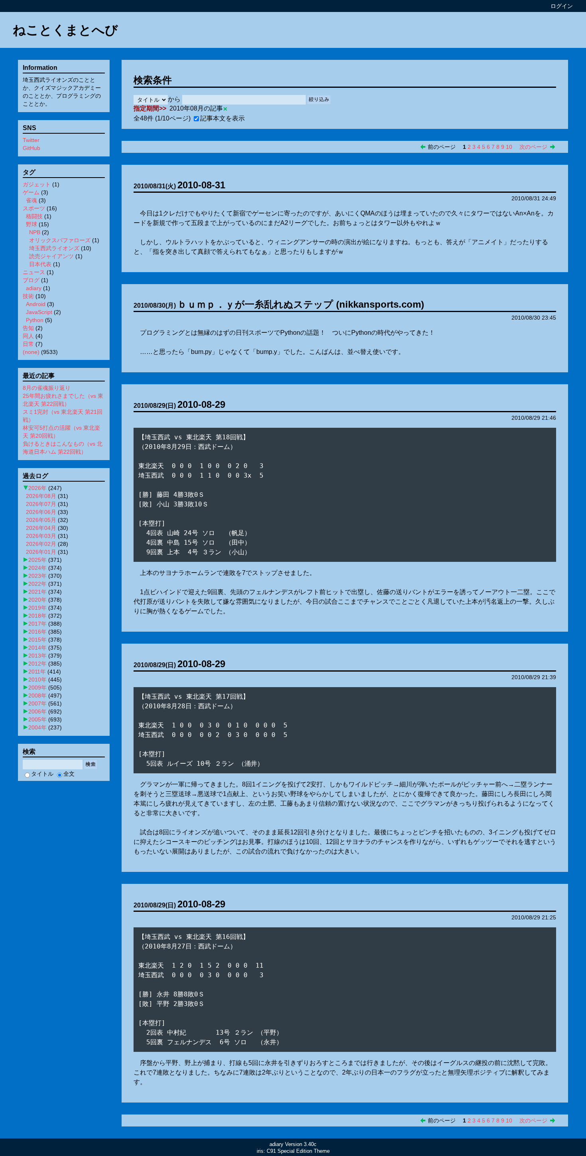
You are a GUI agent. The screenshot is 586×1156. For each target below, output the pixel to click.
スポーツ (34, 208)
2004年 (37, 727)
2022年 (37, 584)
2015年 (37, 639)
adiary (33, 288)
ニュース (34, 272)
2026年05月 (41, 520)
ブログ (31, 280)
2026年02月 (41, 544)
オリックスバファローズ (59, 240)
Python (34, 320)
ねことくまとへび (65, 30)
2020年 (37, 600)
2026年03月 (41, 536)
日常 (28, 344)
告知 (28, 328)
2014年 (37, 647)
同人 (28, 336)
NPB (34, 232)
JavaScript (39, 312)
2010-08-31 (201, 185)
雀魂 (31, 200)
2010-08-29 (201, 404)
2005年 (37, 719)
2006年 (37, 711)
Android (35, 304)
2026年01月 (41, 552)
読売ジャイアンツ (51, 256)
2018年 (37, 616)
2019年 (37, 608)
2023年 (37, 576)
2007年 (37, 703)
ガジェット (37, 184)
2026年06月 (41, 512)
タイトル (42, 774)
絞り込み (319, 99)
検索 (90, 764)
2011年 (37, 671)
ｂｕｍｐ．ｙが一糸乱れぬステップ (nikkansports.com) (300, 304)
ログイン (562, 6)
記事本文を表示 (222, 118)
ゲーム (31, 192)
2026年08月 (41, 496)
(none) (31, 352)
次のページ (533, 147)
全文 (69, 774)
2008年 (37, 695)
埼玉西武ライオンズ (54, 248)
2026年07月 (41, 504)
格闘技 (34, 216)
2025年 (37, 560)
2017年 (37, 623)
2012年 (37, 663)
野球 (31, 224)
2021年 (37, 592)
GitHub (31, 148)
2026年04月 (41, 528)
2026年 (37, 488)
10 (509, 147)
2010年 (37, 679)
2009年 (37, 687)
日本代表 (40, 264)
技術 (28, 296)
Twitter (31, 140)
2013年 (37, 655)
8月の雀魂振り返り (47, 388)
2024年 (37, 568)
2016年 (37, 631)
